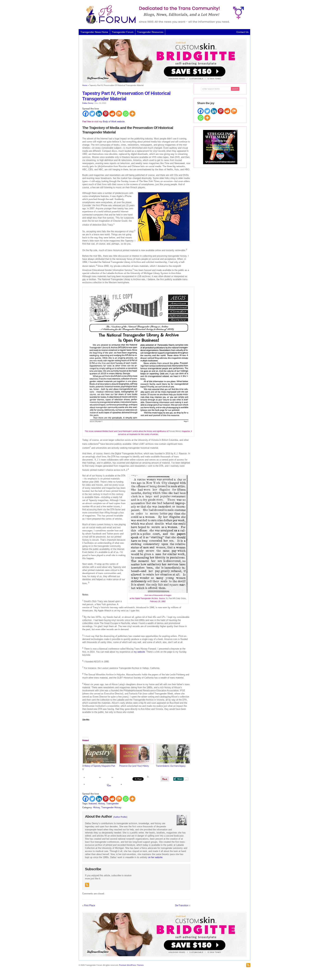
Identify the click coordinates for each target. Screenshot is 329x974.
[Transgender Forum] (163, 23)
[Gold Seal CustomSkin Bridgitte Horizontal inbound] (164, 82)
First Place (89, 905)
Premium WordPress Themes (131, 965)
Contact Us (242, 32)
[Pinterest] (106, 114)
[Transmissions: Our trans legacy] (172, 754)
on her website (155, 857)
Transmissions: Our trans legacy (170, 765)
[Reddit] (112, 114)
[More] (132, 114)
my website (139, 652)
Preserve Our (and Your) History (134, 765)
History (101, 803)
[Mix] (119, 114)
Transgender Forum (122, 32)
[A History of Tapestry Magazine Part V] (99, 754)
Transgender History (111, 807)
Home (84, 85)
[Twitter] (92, 114)
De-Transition (181, 905)
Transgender (112, 803)
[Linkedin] (99, 114)
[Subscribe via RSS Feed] (87, 885)
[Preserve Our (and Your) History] (136, 754)
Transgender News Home (94, 32)
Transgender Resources (150, 32)
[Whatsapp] (126, 114)
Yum (109, 785)
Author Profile (120, 817)
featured (93, 803)
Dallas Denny (87, 103)
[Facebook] (86, 114)
